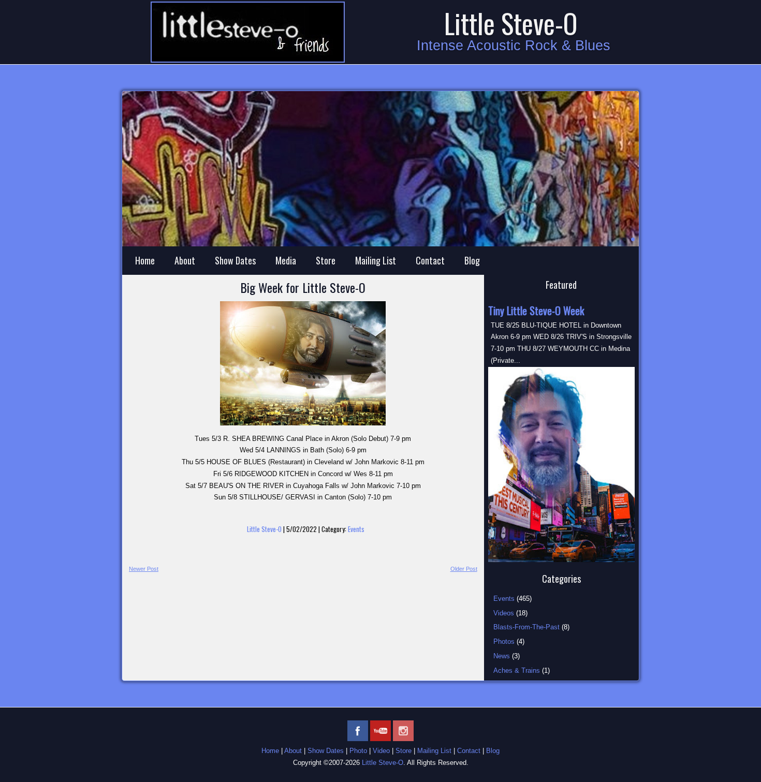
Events (356, 529)
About (184, 260)
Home (145, 260)
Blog (472, 260)
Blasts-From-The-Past (526, 627)
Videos (503, 613)
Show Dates (235, 260)
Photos (504, 641)
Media (285, 260)
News (501, 656)
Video (381, 751)
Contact (430, 260)
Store (325, 260)
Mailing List (375, 260)
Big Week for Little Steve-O (302, 287)
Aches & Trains (516, 670)
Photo (358, 751)
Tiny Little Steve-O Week (536, 310)
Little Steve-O (511, 23)
